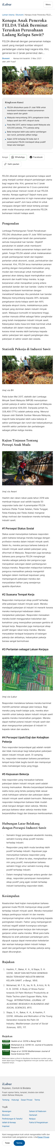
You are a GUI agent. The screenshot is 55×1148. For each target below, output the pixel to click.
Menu (48, 4)
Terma (37, 1100)
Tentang (5, 1100)
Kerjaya (32, 1119)
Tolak (7, 1143)
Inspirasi (5, 1126)
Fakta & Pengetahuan (38, 1122)
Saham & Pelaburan (37, 1111)
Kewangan (6, 1111)
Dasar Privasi (26, 1100)
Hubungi (15, 1100)
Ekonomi (19, 15)
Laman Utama (8, 15)
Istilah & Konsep (9, 1122)
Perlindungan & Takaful (12, 1119)
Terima (19, 1143)
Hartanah (33, 1115)
